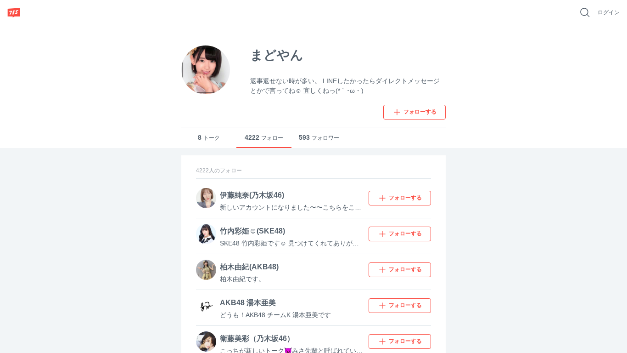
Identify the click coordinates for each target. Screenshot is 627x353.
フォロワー (319, 137)
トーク (209, 137)
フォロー (264, 137)
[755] (13, 12)
